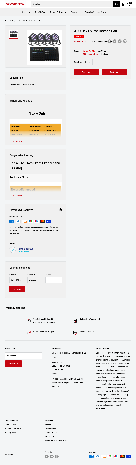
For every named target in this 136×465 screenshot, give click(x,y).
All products (16, 21)
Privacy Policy (11, 432)
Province (31, 274)
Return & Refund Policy (14, 429)
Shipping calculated (90, 54)
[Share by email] (125, 41)
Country (12, 274)
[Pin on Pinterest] (114, 41)
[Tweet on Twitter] (120, 41)
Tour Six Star (40, 12)
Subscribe (13, 363)
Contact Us (75, 12)
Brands (24, 12)
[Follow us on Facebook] (47, 456)
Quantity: (78, 62)
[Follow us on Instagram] (57, 456)
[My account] (123, 4)
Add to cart (86, 72)
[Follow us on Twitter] (52, 456)
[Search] (116, 4)
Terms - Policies (56, 12)
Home (7, 21)
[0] (128, 4)
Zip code (49, 274)
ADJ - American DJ (81, 41)
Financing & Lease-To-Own (96, 12)
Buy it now (114, 72)
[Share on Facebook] (109, 41)
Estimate (17, 289)
